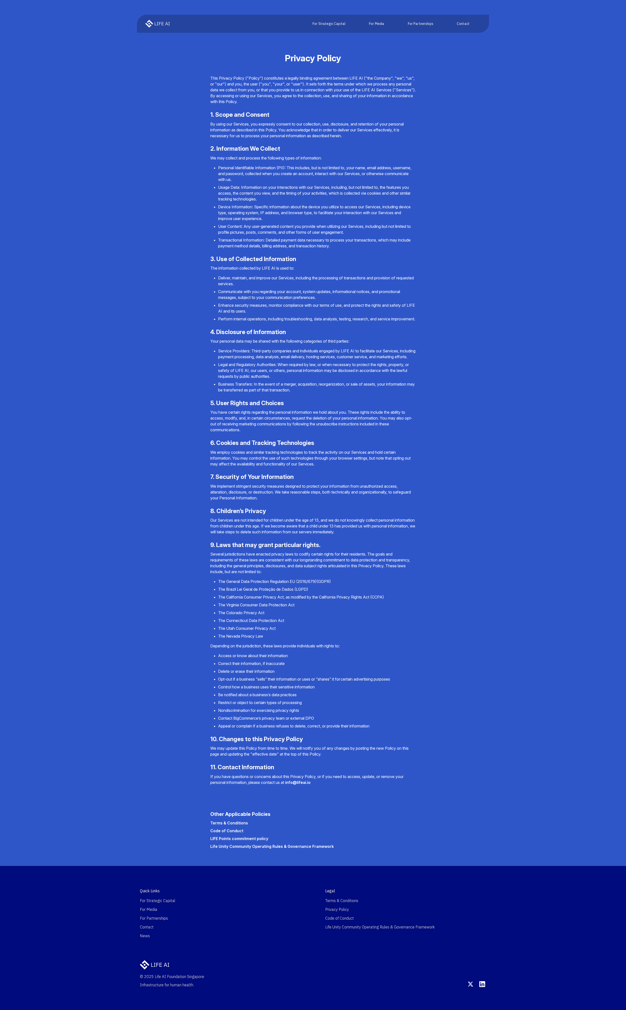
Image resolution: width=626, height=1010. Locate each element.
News (145, 935)
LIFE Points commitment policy (239, 838)
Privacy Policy (337, 909)
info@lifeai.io (298, 782)
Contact (463, 23)
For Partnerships (420, 23)
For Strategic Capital (329, 23)
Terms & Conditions (229, 823)
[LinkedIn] (482, 984)
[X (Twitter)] (470, 984)
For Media (376, 23)
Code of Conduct (226, 830)
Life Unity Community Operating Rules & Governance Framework (272, 846)
